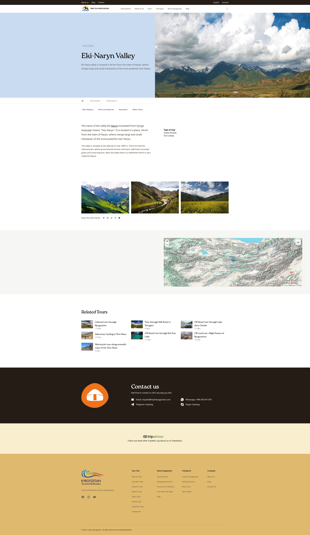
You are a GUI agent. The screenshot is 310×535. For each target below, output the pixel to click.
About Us (211, 477)
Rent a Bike (186, 491)
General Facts (162, 477)
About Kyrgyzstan (175, 9)
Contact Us (211, 486)
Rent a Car (186, 486)
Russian (225, 2)
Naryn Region (88, 46)
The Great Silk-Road (165, 491)
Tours (149, 9)
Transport (160, 9)
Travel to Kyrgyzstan (190, 477)
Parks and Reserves (106, 109)
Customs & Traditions (165, 486)
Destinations (126, 9)
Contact (101, 2)
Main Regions (87, 109)
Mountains (123, 109)
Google (299, 285)
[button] (233, 259)
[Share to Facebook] (103, 217)
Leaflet (285, 285)
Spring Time (137, 477)
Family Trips (136, 501)
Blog (93, 2)
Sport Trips (136, 496)
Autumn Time (137, 486)
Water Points (137, 109)
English (216, 2)
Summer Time (137, 482)
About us (85, 2)
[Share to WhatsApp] (111, 217)
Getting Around (188, 482)
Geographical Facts (164, 482)
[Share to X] (107, 217)
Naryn (114, 125)
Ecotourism (136, 511)
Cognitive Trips (138, 506)
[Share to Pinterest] (115, 217)
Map (187, 9)
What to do (139, 9)
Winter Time (137, 491)
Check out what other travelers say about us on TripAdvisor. (155, 440)
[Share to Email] (119, 217)
